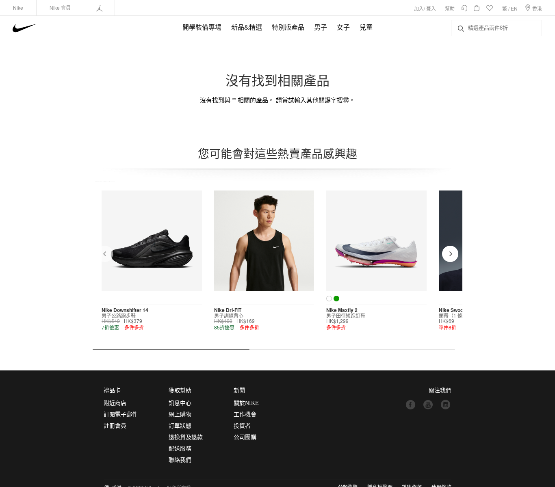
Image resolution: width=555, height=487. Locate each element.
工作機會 (245, 414)
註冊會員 (115, 426)
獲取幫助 (180, 390)
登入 (431, 8)
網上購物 (180, 414)
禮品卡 (112, 390)
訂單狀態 (180, 426)
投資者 (242, 426)
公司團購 (245, 437)
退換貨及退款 (186, 437)
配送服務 (180, 449)
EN (514, 8)
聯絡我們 (180, 460)
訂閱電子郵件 (121, 414)
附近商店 (115, 403)
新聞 (239, 390)
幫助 (450, 8)
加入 (419, 8)
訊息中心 (180, 403)
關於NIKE (246, 403)
